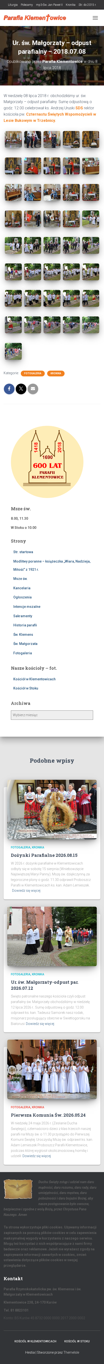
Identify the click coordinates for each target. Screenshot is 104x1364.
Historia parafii (25, 625)
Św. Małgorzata (25, 644)
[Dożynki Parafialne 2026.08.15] (52, 809)
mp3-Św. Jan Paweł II (49, 5)
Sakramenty (22, 616)
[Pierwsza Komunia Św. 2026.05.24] (52, 1069)
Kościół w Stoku (25, 688)
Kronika (70, 5)
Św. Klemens (23, 634)
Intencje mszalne (26, 607)
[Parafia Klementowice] (37, 17)
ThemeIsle (71, 1352)
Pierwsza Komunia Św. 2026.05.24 (48, 1115)
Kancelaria (21, 588)
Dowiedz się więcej (26, 890)
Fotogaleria (32, 373)
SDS (78, 108)
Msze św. (20, 579)
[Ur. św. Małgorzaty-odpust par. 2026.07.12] (52, 936)
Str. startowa (23, 552)
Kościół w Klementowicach (34, 679)
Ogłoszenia (22, 597)
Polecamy (27, 5)
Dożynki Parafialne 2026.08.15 (44, 855)
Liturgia (13, 5)
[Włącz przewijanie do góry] (94, 1354)
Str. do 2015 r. (87, 5)
